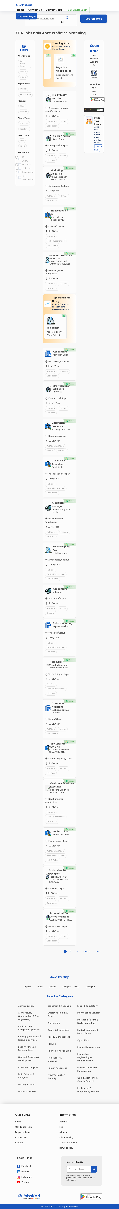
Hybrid (23, 77)
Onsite (23, 71)
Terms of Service (68, 1142)
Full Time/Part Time (55, 446)
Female (23, 111)
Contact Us (35, 9)
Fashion (52, 1043)
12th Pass (26, 164)
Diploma (26, 168)
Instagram (26, 1177)
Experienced (25, 94)
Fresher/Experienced (56, 241)
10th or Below (25, 159)
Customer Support (28, 1067)
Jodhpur (66, 986)
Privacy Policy (66, 1137)
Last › (97, 951)
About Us (63, 1121)
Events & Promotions (59, 1030)
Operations (83, 1040)
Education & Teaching (59, 1005)
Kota (76, 986)
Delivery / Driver (26, 1084)
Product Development (89, 1047)
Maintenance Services (88, 1012)
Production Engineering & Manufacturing (85, 1057)
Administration (26, 1005)
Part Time (24, 129)
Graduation (27, 172)
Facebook (26, 1166)
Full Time (24, 123)
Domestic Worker (27, 1091)
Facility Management (59, 1036)
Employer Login (26, 16)
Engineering (54, 1023)
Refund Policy (66, 1147)
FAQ (61, 1126)
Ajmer (27, 986)
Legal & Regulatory (87, 1005)
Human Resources (57, 1068)
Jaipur (53, 986)
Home (20, 9)
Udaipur (90, 986)
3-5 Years (63, 371)
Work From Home (22, 63)
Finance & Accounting (59, 1050)
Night (22, 146)
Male (22, 106)
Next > (86, 951)
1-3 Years (63, 121)
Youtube (25, 1182)
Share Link (98, 148)
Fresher (23, 89)
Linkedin (25, 1171)
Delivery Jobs (54, 9)
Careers (19, 1142)
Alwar (40, 986)
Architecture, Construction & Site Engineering (28, 1016)
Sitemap (63, 1132)
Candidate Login (77, 10)
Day (22, 140)
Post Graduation (27, 177)
